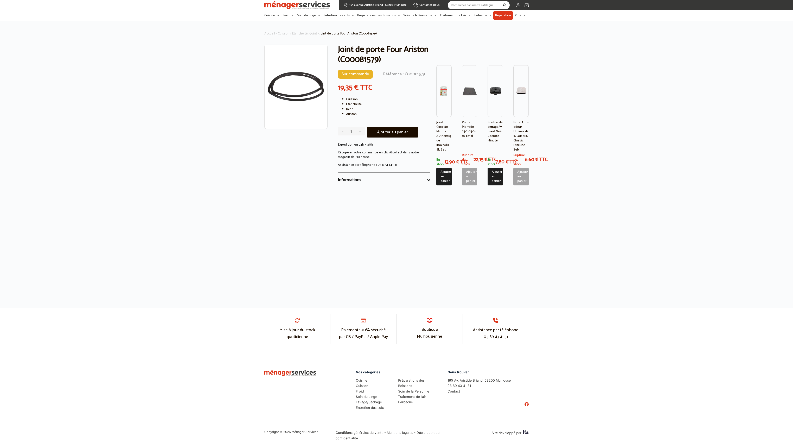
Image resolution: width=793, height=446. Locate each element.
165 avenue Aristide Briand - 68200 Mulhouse (378, 5)
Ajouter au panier (392, 132)
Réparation (503, 15)
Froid (286, 15)
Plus (518, 15)
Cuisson (283, 33)
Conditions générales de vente (359, 433)
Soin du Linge (366, 397)
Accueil (269, 33)
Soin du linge (306, 15)
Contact (454, 391)
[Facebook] (527, 404)
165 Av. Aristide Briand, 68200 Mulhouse (479, 380)
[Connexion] (518, 5)
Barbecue (480, 15)
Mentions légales (400, 433)
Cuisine (269, 15)
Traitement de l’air (453, 15)
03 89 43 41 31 (387, 165)
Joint (313, 33)
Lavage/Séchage (369, 402)
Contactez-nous (429, 5)
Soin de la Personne (417, 15)
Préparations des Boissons (376, 15)
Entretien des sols (336, 15)
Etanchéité (300, 33)
